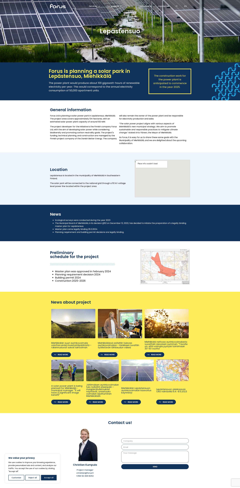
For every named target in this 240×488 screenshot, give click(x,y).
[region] (32, 468)
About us (144, 6)
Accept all (49, 477)
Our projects (112, 6)
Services (93, 6)
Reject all (32, 477)
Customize (16, 477)
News (130, 6)
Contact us (163, 6)
